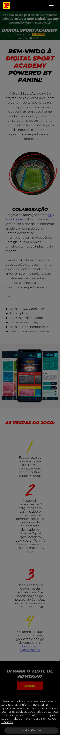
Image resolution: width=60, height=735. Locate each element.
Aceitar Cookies (31, 730)
